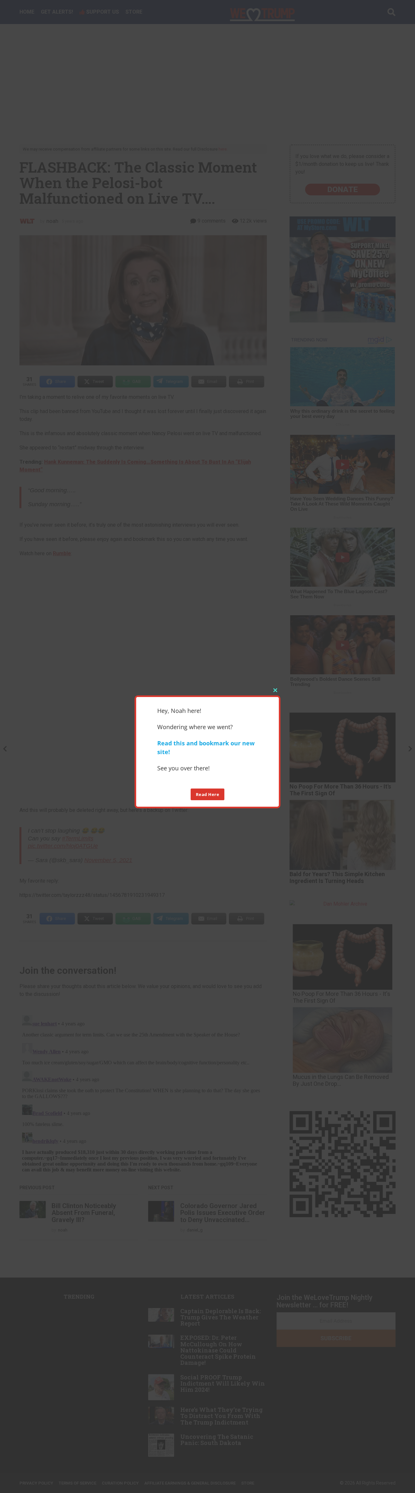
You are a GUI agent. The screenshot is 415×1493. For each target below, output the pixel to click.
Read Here (207, 794)
